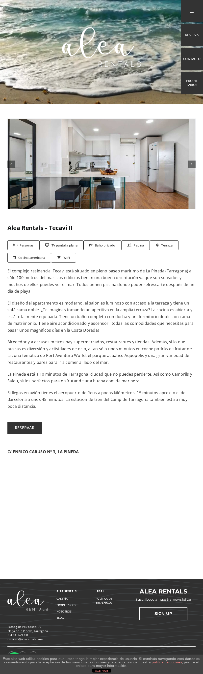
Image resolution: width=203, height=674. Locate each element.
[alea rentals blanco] (101, 21)
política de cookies (167, 662)
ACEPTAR (101, 670)
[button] (11, 164)
